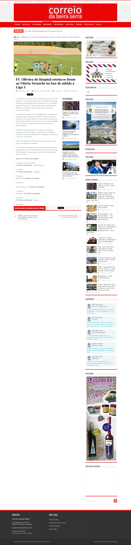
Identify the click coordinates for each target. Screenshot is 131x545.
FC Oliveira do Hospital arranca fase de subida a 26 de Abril (68, 216)
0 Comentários (58, 91)
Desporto (47, 24)
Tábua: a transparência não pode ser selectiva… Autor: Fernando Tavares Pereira (106, 268)
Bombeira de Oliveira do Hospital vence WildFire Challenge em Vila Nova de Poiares (28, 217)
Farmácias (71, 2)
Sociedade (58, 24)
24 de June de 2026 (106, 326)
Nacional (69, 24)
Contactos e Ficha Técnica (41, 2)
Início (17, 24)
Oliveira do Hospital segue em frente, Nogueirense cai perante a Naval (70, 133)
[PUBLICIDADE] (101, 48)
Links (66, 2)
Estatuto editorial (93, 2)
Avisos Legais (78, 2)
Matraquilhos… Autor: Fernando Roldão (105, 277)
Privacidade (85, 2)
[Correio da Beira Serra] (66, 11)
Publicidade (51, 2)
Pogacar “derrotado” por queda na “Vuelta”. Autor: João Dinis (70, 113)
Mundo (79, 24)
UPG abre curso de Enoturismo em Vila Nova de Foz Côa (43, 31)
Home (18, 37)
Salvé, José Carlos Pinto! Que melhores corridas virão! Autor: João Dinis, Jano (106, 249)
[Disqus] (47, 247)
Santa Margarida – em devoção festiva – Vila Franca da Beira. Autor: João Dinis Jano (105, 216)
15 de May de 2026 (92, 339)
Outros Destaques (45, 91)
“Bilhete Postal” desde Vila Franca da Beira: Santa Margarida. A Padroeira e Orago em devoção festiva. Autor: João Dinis (100, 196)
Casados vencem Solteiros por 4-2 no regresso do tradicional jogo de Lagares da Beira (70, 154)
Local (98, 24)
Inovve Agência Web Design (110, 541)
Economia (36, 24)
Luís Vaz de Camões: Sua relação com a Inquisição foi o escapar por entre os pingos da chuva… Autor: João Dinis (101, 228)
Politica (26, 24)
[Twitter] (91, 541)
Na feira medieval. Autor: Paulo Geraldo (106, 206)
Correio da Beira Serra (28, 541)
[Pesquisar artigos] (115, 500)
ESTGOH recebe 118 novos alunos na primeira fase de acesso (70, 174)
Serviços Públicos (59, 2)
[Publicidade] (101, 167)
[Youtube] (92, 541)
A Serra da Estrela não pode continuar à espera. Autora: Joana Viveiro (107, 259)
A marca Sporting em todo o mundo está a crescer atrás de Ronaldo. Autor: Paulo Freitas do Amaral (107, 287)
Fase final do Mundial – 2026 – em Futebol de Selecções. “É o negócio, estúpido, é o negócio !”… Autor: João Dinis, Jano (101, 324)
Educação (88, 24)
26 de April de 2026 (92, 365)
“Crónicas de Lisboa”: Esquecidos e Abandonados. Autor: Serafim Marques (107, 239)
